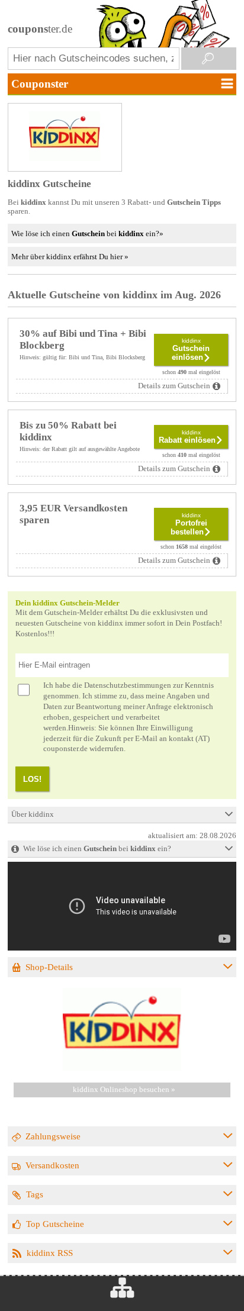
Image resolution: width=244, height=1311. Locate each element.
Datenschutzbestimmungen (127, 685)
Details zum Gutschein (174, 386)
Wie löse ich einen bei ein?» (87, 233)
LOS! (32, 779)
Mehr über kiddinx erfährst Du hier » (70, 256)
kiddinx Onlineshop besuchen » (124, 1089)
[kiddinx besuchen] (122, 1068)
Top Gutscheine (55, 1224)
